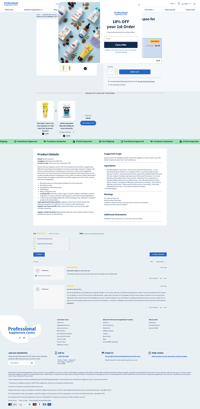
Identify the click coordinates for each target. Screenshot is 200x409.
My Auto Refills (153, 328)
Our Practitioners (108, 325)
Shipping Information (63, 325)
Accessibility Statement (110, 342)
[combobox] (66, 132)
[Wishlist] (179, 4)
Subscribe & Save (62, 328)
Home (38, 15)
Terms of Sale (61, 339)
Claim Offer (121, 44)
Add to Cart (135, 72)
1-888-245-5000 (63, 356)
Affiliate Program (108, 331)
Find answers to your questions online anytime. (169, 356)
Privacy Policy (61, 342)
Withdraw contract (62, 345)
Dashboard (152, 323)
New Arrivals (107, 336)
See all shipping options (146, 81)
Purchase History (154, 325)
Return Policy (61, 331)
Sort (151, 262)
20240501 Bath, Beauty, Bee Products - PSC (56, 15)
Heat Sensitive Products (64, 334)
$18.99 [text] (68, 136)
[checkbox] (43, 134)
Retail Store (106, 328)
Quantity (110, 67)
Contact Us (60, 323)
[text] (100, 93)
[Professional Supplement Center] (11, 4)
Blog (104, 339)
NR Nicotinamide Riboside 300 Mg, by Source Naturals (66, 126)
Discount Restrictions (63, 336)
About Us (106, 323)
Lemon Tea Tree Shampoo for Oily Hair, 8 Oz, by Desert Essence (45, 127)
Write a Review (160, 254)
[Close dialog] (139, 5)
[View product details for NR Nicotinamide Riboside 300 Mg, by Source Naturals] (66, 111)
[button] (66, 132)
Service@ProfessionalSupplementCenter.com (122, 356)
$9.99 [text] (46, 134)
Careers (105, 334)
